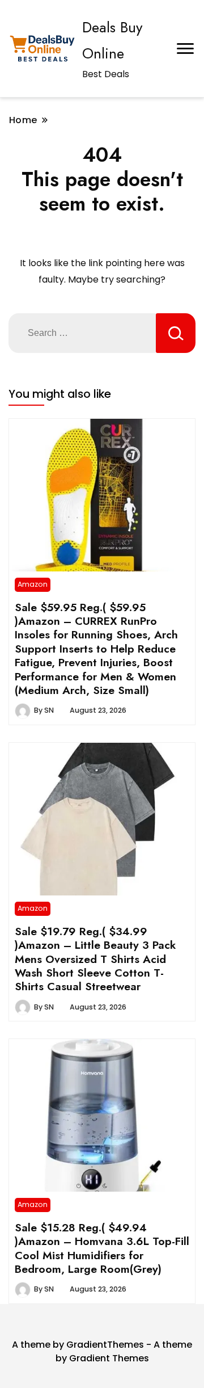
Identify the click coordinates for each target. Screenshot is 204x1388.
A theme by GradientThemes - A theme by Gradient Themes (102, 1351)
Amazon (33, 584)
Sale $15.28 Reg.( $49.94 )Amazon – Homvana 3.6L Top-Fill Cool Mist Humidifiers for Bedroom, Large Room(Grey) (102, 1248)
